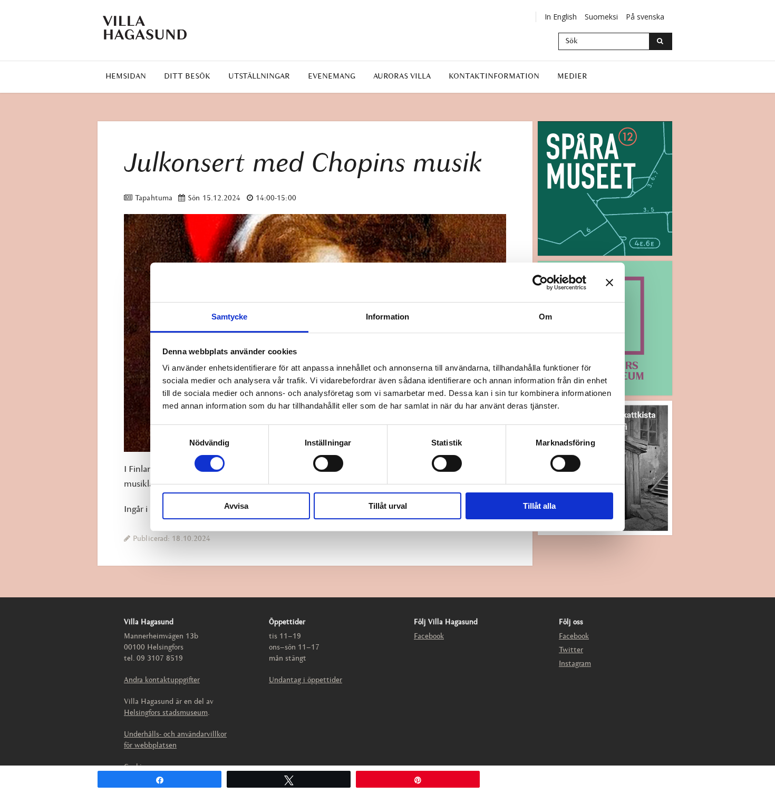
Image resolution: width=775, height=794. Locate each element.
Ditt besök (187, 77)
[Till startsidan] (153, 28)
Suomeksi (601, 17)
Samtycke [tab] (229, 316)
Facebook (429, 637)
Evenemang (331, 77)
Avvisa (236, 505)
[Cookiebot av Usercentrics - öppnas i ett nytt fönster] (540, 282)
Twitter (571, 650)
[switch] (328, 463)
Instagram (575, 664)
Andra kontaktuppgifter (162, 680)
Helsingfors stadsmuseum (166, 713)
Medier (572, 77)
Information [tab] (387, 316)
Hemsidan (125, 77)
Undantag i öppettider (305, 680)
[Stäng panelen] (609, 282)
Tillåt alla (539, 505)
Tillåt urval (388, 505)
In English (561, 17)
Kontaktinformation (494, 77)
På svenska (645, 17)
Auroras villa (402, 77)
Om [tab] (545, 316)
